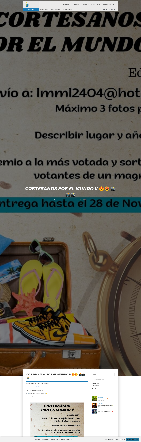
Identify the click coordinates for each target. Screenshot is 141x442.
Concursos (94, 382)
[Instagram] (112, 9)
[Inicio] (54, 199)
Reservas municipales (55, 9)
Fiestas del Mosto (102, 398)
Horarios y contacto (44, 9)
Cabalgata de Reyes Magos (104, 411)
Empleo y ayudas (95, 385)
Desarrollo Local (95, 383)
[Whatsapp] (114, 9)
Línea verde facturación (67, 9)
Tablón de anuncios (96, 388)
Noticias (94, 387)
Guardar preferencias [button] (132, 439)
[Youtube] (109, 9)
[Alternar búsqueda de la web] (114, 4)
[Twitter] (106, 9)
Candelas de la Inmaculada (105, 405)
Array (117, 439)
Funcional (110, 439)
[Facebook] (104, 9)
